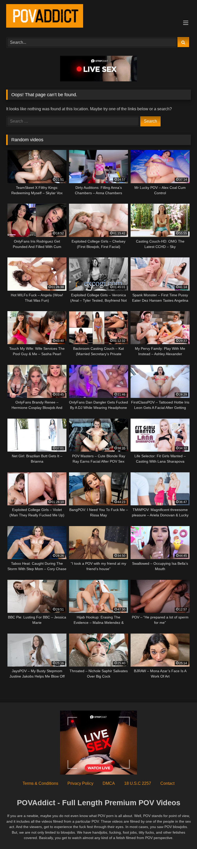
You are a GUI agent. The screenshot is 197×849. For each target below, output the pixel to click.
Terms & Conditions (40, 783)
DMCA (109, 783)
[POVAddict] (98, 16)
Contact (167, 783)
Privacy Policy (80, 783)
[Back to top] (181, 834)
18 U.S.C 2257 (137, 783)
